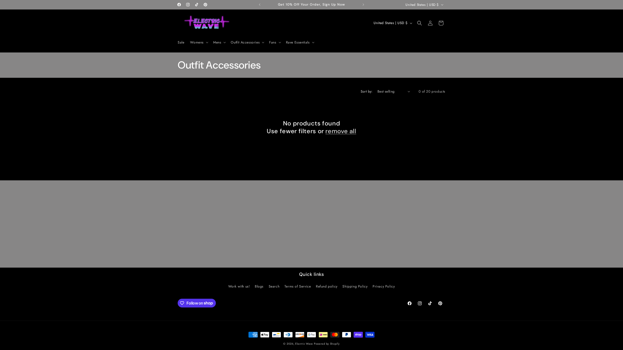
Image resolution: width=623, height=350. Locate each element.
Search (274, 286)
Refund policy (327, 286)
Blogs (259, 286)
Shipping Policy (354, 286)
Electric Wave (304, 344)
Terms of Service (297, 286)
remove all (340, 131)
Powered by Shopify (327, 344)
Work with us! (239, 286)
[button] (198, 42)
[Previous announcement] (259, 4)
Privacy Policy (384, 286)
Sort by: (367, 91)
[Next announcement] (363, 4)
